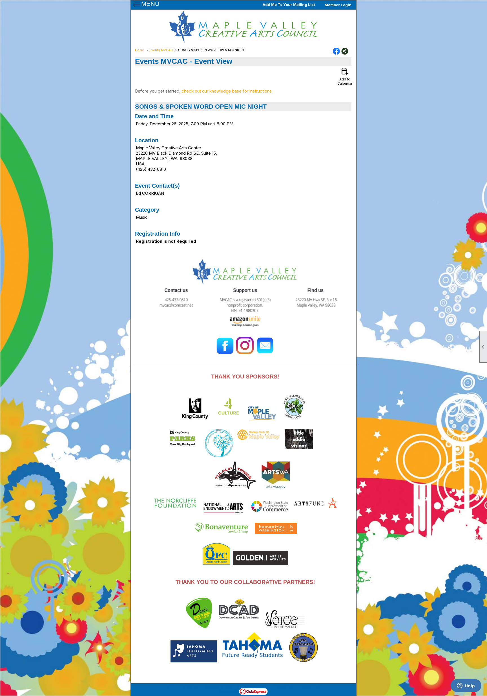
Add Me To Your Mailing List (289, 4)
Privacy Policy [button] (311, 686)
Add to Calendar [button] (344, 76)
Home (139, 50)
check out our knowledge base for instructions (226, 91)
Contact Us (189, 686)
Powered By (229, 691)
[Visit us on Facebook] (336, 52)
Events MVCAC (161, 50)
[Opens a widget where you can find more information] (465, 686)
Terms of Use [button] (283, 686)
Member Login (338, 5)
